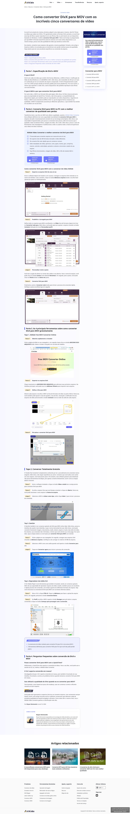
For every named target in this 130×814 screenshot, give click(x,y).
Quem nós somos (81, 788)
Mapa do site (65, 793)
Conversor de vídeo (29, 788)
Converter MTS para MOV (93, 86)
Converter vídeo (38, 7)
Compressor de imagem (46, 798)
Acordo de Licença (81, 803)
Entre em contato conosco (83, 790)
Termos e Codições (82, 801)
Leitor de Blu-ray (28, 795)
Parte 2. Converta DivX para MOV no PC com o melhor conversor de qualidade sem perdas (50, 60)
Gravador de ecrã (28, 790)
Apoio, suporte (99, 2)
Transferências (79, 2)
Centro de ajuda (66, 788)
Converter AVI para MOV (92, 77)
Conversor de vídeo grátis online (48, 795)
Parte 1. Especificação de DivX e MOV (35, 58)
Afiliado (79, 795)
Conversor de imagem (45, 801)
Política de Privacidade (82, 798)
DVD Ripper (27, 793)
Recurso (89, 2)
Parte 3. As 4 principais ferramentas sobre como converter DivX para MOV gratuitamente (49, 61)
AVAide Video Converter (72, 115)
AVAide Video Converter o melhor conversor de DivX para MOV (50, 132)
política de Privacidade (118, 811)
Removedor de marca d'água (47, 790)
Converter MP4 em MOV (92, 74)
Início (25, 7)
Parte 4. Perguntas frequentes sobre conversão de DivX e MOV (42, 63)
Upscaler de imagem (45, 788)
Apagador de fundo (45, 793)
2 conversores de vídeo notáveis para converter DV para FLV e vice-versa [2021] (50, 644)
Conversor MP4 (28, 798)
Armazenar (68, 2)
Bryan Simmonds (32, 704)
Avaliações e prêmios (82, 793)
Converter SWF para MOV (92, 83)
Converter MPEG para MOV (93, 80)
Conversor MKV (28, 801)
